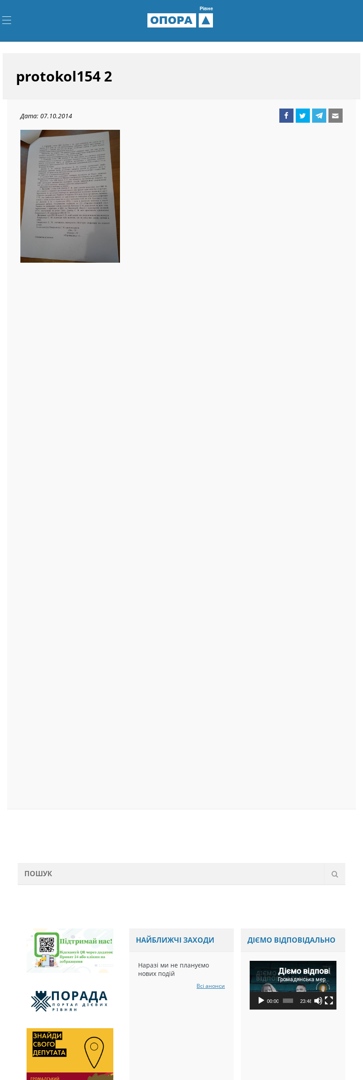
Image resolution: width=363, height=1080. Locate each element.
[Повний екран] (328, 1000)
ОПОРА (181, 20)
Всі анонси (211, 986)
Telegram (319, 116)
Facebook (286, 116)
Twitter (303, 116)
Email (335, 116)
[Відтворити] (261, 1000)
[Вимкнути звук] (318, 1000)
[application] (293, 985)
